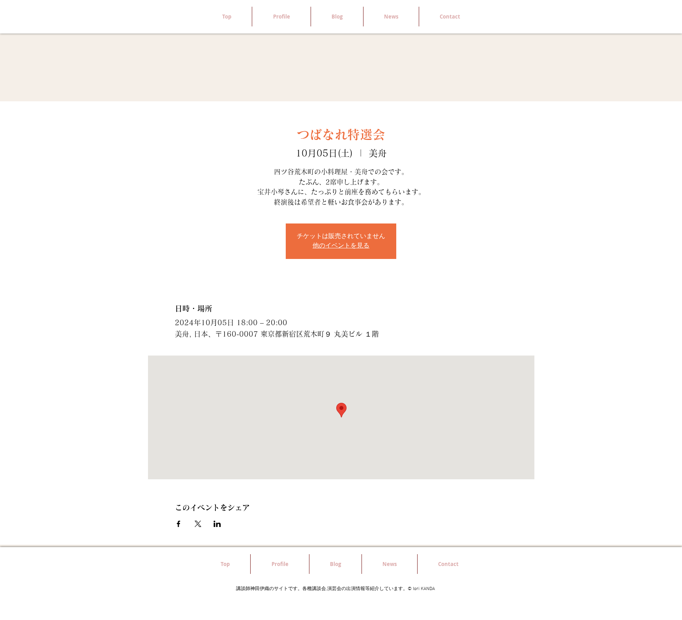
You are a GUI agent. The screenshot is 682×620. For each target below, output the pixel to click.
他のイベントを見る (341, 246)
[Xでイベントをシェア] (198, 524)
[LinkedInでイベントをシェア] (217, 524)
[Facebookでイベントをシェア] (178, 524)
